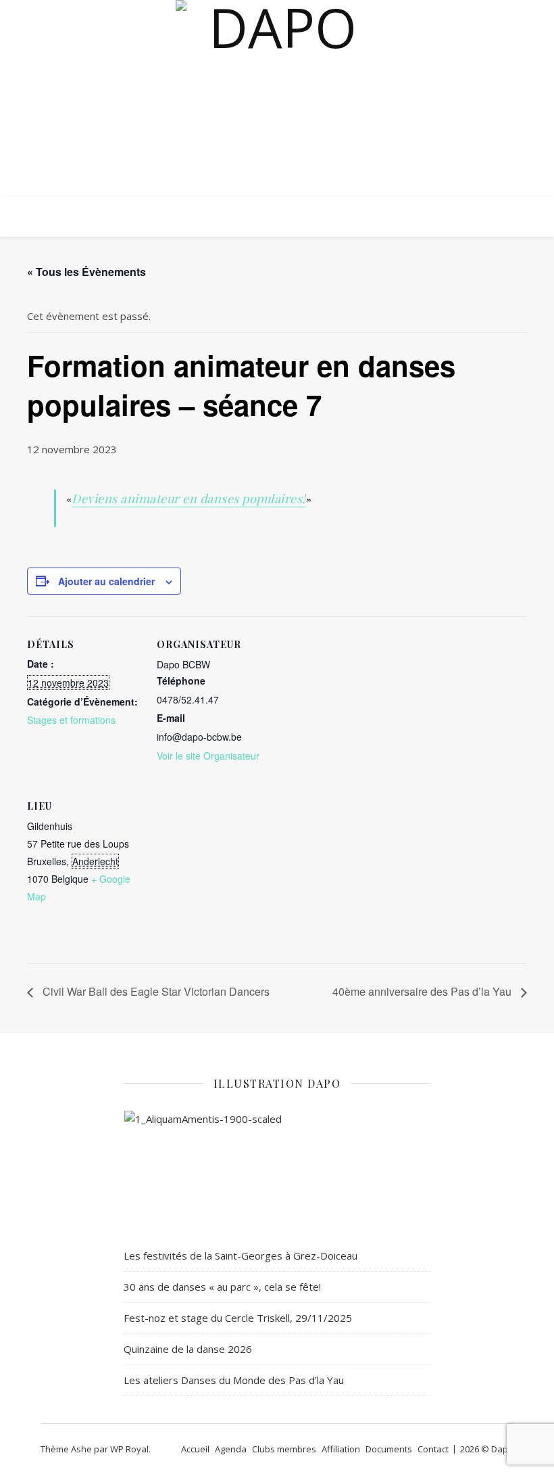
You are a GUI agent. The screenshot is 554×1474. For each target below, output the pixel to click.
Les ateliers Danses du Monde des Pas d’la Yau (234, 1380)
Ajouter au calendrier (106, 581)
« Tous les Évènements (86, 271)
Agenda (231, 1449)
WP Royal (129, 1449)
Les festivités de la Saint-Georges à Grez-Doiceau (240, 1255)
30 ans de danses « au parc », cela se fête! (222, 1286)
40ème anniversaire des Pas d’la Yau (423, 991)
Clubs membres (284, 1449)
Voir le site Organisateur (208, 755)
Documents (389, 1449)
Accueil (195, 1449)
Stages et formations (71, 720)
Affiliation (341, 1449)
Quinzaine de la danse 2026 (188, 1349)
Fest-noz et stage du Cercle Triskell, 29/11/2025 (238, 1318)
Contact (433, 1449)
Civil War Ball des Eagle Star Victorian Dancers (155, 991)
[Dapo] (277, 116)
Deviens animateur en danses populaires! (189, 498)
